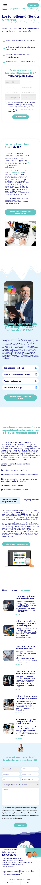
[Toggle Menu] (5, 5)
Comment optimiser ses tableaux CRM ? (25, 597)
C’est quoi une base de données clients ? (25, 672)
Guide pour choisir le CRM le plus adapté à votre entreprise (25, 623)
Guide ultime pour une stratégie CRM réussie (26, 697)
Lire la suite (18, 614)
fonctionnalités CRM (15, 173)
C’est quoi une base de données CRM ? (25, 647)
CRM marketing (23, 162)
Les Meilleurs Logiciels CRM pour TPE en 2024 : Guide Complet (26, 721)
